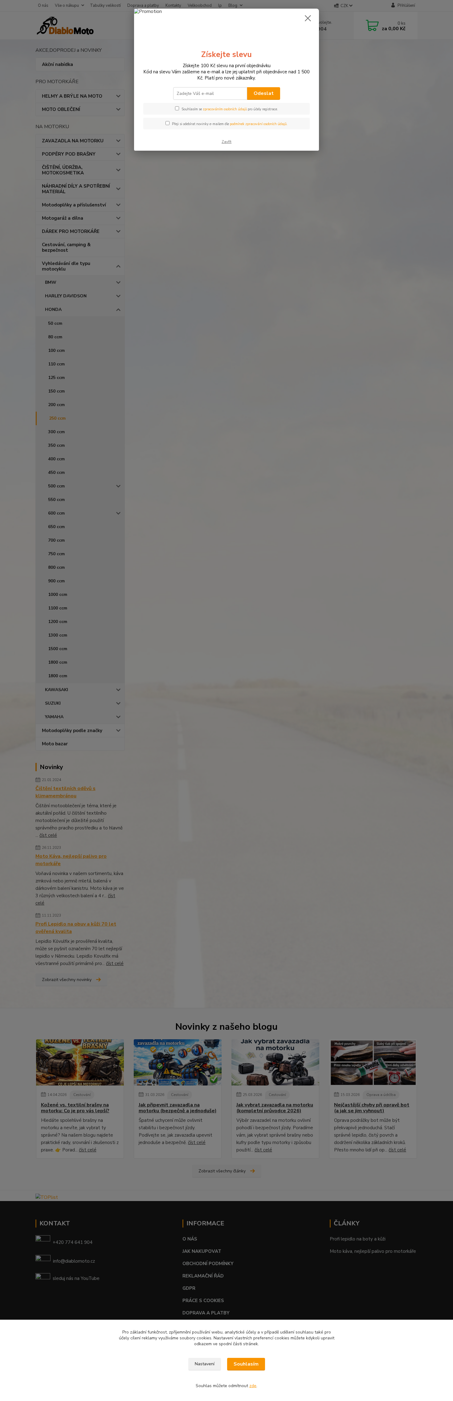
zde (252, 1386)
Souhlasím (246, 1364)
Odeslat (264, 93)
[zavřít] (308, 18)
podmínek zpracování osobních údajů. (259, 124)
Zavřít (226, 141)
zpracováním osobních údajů (225, 109)
